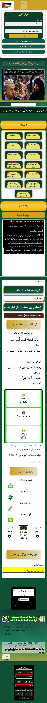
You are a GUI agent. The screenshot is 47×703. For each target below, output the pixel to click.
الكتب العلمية (32, 144)
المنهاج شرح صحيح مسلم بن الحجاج (32, 185)
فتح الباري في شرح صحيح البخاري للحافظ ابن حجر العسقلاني (14, 176)
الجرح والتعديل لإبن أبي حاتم (22, 195)
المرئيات (12, 144)
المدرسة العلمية (30, 626)
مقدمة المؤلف (38, 565)
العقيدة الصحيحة (19, 630)
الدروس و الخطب (32, 135)
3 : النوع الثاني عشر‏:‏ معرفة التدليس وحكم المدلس (25, 222)
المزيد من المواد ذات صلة (35, 571)
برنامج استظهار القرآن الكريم (23, 51)
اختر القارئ (39, 27)
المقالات (12, 135)
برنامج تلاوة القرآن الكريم (23, 41)
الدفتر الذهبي (8, 626)
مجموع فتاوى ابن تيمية (32, 166)
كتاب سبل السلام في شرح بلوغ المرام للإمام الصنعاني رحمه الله (13, 166)
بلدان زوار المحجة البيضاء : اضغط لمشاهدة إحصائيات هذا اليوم (23, 646)
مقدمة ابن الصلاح (32, 173)
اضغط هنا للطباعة (26, 480)
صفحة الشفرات (26, 491)
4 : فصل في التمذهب (36, 227)
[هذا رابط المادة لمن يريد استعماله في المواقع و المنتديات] (10, 508)
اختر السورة (39, 20)
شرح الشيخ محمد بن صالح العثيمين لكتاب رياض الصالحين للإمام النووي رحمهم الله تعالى (13, 186)
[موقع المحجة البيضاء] (24, 85)
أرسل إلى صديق (26, 514)
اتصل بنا (19, 626)
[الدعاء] (23, 620)
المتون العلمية (32, 154)
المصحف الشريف (7, 632)
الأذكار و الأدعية (12, 154)
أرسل (23, 36)
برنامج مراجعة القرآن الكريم (23, 46)
